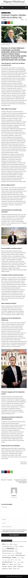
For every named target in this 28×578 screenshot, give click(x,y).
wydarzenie (5, 568)
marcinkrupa (6, 557)
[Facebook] (2, 22)
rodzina (14, 562)
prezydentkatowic (7, 562)
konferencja (19, 553)
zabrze (10, 568)
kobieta (16, 548)
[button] (26, 7)
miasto (14, 557)
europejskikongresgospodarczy (7, 546)
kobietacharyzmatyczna (8, 551)
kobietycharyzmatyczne (6, 553)
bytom (8, 544)
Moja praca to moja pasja (6, 479)
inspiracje (4, 548)
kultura (13, 555)
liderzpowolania (20, 555)
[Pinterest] (8, 22)
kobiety (16, 551)
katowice (10, 548)
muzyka (9, 12)
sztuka (15, 564)
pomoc (19, 559)
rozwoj (18, 562)
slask (3, 564)
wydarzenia (20, 566)
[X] (5, 22)
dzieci (11, 544)
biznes (4, 544)
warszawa (4, 566)
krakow (8, 555)
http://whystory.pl (14, 497)
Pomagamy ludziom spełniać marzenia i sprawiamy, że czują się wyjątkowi (20, 481)
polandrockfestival (11, 559)
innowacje (21, 546)
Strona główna (4, 10)
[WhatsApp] (11, 22)
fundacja (16, 546)
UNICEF (19, 564)
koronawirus (4, 555)
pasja (6, 559)
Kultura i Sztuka (10, 10)
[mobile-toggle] (2, 7)
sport (11, 564)
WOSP (15, 566)
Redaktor (5, 19)
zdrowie (14, 568)
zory (18, 568)
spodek (7, 564)
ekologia (15, 544)
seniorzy (22, 562)
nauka (3, 559)
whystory (10, 566)
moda (18, 557)
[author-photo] (14, 493)
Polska (16, 559)
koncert (13, 553)
